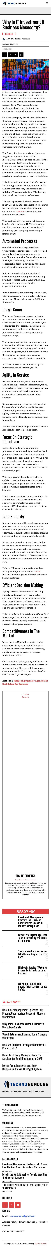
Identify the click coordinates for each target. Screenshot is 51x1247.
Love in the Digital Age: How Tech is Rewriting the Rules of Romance (32, 937)
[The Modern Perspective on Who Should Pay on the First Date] (9, 955)
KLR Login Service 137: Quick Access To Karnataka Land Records (32, 970)
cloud (37, 571)
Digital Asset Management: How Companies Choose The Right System (22, 1067)
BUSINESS (9, 34)
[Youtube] (17, 1205)
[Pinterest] (15, 54)
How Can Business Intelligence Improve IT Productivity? (24, 1046)
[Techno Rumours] (4, 38)
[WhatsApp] (21, 54)
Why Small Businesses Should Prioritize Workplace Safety (32, 986)
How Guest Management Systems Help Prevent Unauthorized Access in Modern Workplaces (31, 922)
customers (21, 211)
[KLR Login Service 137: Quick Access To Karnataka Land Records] (9, 971)
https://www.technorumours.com (25, 880)
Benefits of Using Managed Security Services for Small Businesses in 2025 (22, 1056)
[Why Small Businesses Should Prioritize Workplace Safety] (9, 987)
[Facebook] (4, 54)
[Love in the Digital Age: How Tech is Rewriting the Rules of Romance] (9, 938)
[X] (10, 54)
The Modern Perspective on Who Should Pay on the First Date (33, 954)
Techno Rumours (22, 39)
